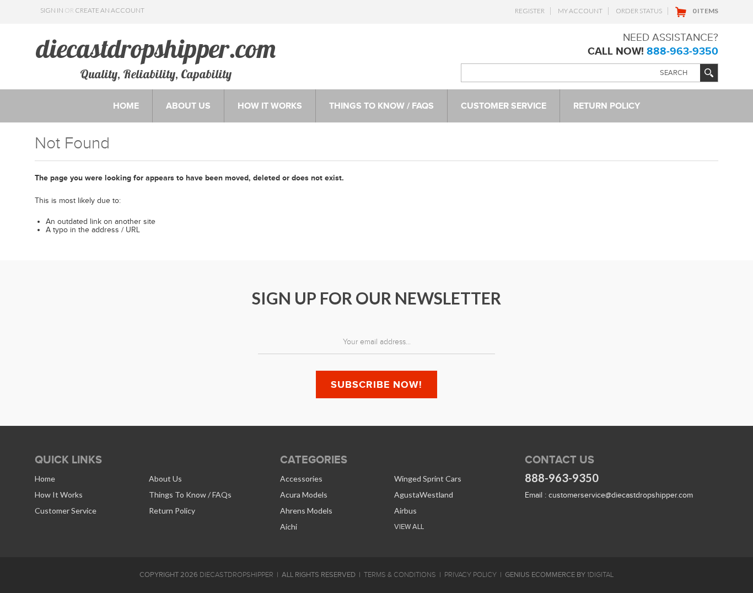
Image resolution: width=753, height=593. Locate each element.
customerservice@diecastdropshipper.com (620, 495)
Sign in (51, 10)
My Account (580, 11)
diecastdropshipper (236, 575)
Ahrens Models (306, 510)
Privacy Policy (470, 575)
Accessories (301, 478)
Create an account (109, 10)
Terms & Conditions (400, 575)
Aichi (288, 526)
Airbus (405, 510)
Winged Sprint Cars (427, 478)
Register (530, 11)
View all (409, 526)
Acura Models (303, 494)
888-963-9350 (682, 51)
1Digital (600, 575)
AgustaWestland (423, 494)
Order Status (639, 11)
